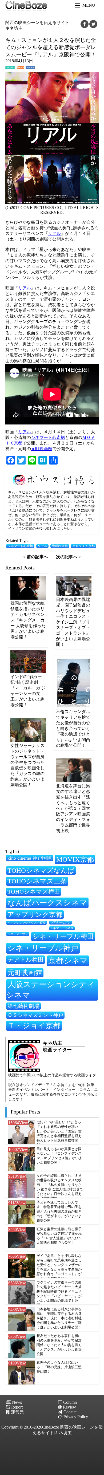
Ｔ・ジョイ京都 (34, 1025)
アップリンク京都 (34, 914)
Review (30, 67)
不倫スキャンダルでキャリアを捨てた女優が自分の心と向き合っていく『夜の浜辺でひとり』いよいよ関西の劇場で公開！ (73, 728)
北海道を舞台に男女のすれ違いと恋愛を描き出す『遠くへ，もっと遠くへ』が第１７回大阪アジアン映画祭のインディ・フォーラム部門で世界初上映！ (73, 808)
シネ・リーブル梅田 (63, 936)
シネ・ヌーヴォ (17, 933)
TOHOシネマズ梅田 (33, 891)
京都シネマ (68, 960)
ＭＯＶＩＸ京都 (83, 546)
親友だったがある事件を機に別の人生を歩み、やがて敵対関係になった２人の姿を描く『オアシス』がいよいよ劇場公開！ (59, 1345)
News (20, 67)
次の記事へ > (68, 556)
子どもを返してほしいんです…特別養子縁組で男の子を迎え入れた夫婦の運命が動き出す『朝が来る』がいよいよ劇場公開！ (59, 1211)
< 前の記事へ (35, 556)
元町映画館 (41, 448)
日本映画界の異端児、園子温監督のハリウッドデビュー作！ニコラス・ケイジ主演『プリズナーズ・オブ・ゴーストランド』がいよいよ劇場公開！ (73, 622)
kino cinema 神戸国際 (29, 858)
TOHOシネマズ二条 (37, 881)
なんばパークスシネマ (47, 902)
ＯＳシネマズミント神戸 (35, 1015)
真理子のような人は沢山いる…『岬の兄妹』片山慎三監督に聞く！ (59, 1367)
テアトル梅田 (25, 959)
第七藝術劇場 (23, 1006)
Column (10, 67)
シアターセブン (60, 922)
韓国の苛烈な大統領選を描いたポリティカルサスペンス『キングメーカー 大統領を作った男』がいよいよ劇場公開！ (28, 620)
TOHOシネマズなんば (40, 870)
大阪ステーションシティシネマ (50, 989)
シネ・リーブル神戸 (42, 948)
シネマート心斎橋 (48, 437)
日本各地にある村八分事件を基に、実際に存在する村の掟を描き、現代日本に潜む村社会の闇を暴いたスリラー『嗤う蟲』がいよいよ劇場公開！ (59, 1318)
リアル (54, 233)
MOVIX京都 (75, 859)
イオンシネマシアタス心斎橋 (26, 922)
